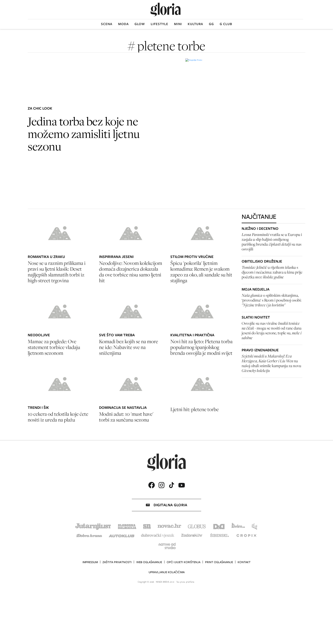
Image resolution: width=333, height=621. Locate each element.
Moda (123, 24)
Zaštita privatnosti (117, 562)
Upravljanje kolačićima (167, 572)
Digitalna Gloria (170, 505)
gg (211, 24)
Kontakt (244, 562)
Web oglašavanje (149, 562)
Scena (106, 24)
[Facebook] (151, 485)
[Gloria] (166, 9)
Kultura (195, 24)
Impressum (90, 562)
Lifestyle (159, 24)
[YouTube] (181, 485)
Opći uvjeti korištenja (183, 562)
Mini (178, 24)
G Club (226, 24)
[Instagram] (161, 485)
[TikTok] (171, 485)
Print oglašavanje (219, 562)
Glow (140, 24)
